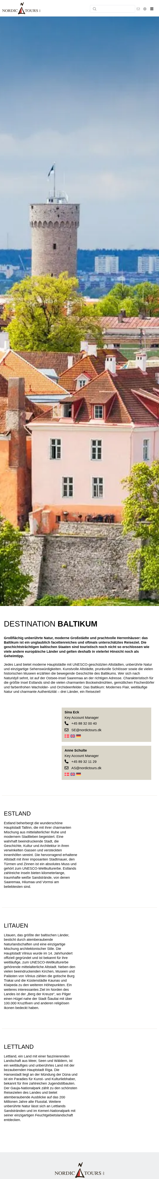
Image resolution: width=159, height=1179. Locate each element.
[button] (151, 8)
